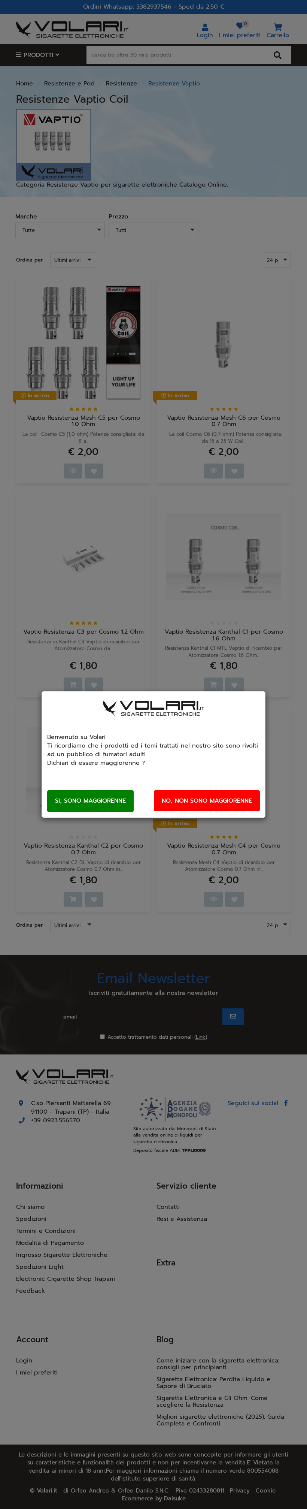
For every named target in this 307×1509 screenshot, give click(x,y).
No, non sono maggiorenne (207, 800)
